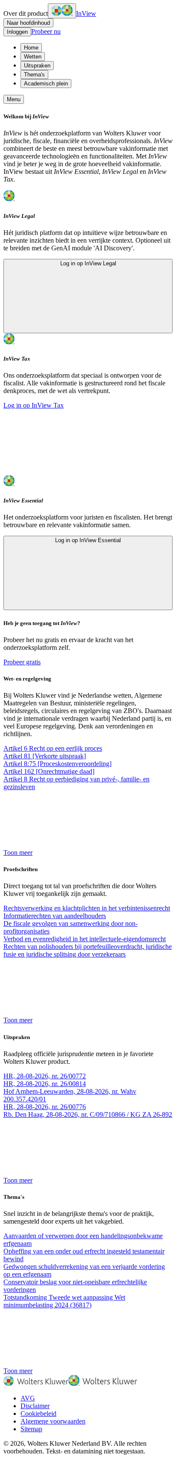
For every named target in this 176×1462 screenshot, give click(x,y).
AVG (28, 1398)
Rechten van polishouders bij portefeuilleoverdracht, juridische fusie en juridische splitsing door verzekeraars (87, 950)
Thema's (34, 74)
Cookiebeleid (38, 1413)
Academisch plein (46, 83)
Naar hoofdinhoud (28, 23)
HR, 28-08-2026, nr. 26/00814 (44, 1083)
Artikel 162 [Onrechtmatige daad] (48, 771)
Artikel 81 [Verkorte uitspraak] (44, 756)
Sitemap (31, 1429)
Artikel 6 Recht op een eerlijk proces (52, 748)
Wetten (32, 56)
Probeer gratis (22, 662)
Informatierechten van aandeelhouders (54, 915)
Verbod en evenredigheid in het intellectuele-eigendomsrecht (84, 938)
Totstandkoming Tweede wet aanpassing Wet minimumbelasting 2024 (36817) (64, 1301)
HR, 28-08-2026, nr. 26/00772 (44, 1076)
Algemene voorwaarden (53, 1421)
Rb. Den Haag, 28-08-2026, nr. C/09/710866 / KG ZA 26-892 (87, 1114)
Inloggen (17, 32)
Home (31, 47)
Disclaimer (35, 1405)
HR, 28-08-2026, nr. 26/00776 (44, 1106)
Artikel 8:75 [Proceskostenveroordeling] (57, 763)
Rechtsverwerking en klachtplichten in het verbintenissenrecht (86, 908)
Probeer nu (46, 31)
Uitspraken (37, 65)
